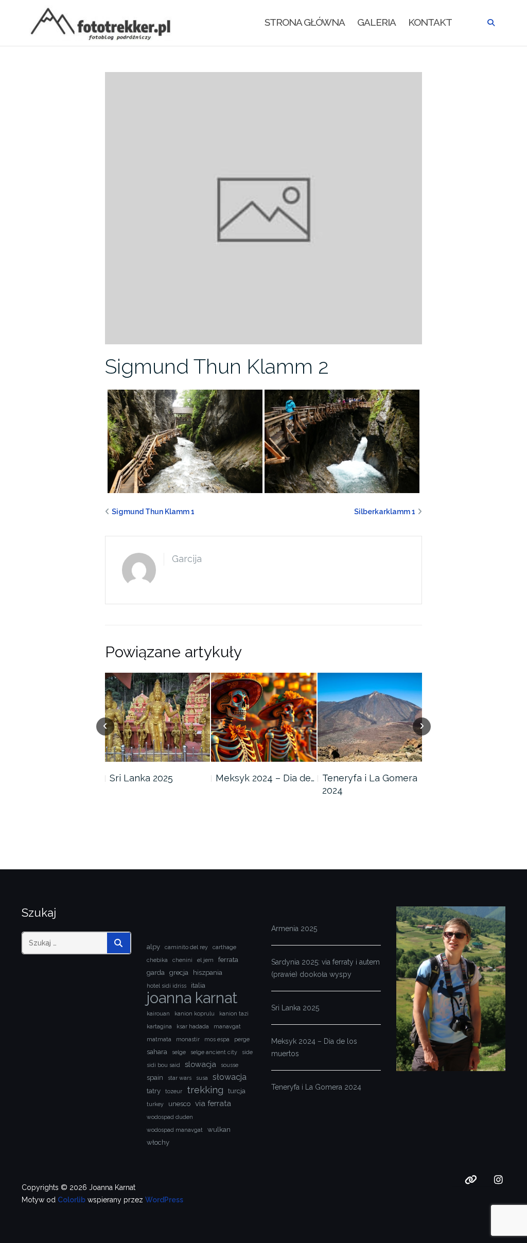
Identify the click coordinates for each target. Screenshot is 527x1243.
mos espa (217, 1039)
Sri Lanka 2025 (141, 778)
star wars (179, 1078)
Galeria (376, 22)
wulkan (219, 1129)
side (247, 1052)
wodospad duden (170, 1117)
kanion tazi (234, 1013)
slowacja (200, 1064)
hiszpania (207, 972)
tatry (154, 1091)
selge (179, 1052)
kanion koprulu (194, 1013)
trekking (205, 1089)
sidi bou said (163, 1065)
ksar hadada (193, 1026)
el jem (205, 960)
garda (156, 972)
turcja (236, 1091)
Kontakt (430, 22)
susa (202, 1078)
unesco (179, 1104)
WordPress (164, 1200)
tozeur (173, 1091)
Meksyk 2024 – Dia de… (265, 778)
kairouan (158, 1013)
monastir (188, 1039)
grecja (178, 972)
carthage (224, 947)
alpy (153, 947)
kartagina (159, 1026)
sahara (157, 1052)
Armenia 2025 (294, 928)
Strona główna (305, 22)
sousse (229, 1065)
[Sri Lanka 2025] (157, 717)
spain (155, 1077)
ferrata (228, 960)
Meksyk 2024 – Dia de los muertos (314, 1047)
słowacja (230, 1077)
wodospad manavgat (175, 1130)
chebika (157, 960)
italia (198, 985)
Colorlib (71, 1200)
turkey (155, 1104)
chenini (182, 960)
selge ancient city (213, 1052)
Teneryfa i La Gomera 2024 (369, 784)
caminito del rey (186, 947)
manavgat (227, 1026)
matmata (159, 1039)
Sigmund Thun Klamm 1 (153, 511)
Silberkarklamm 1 (384, 511)
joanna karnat (192, 998)
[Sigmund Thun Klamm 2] (264, 207)
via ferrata (213, 1103)
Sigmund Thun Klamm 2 (217, 366)
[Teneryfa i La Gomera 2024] (370, 717)
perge (242, 1039)
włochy (158, 1142)
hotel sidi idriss (166, 986)
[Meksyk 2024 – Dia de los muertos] (263, 717)
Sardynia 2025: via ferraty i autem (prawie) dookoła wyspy (325, 968)
